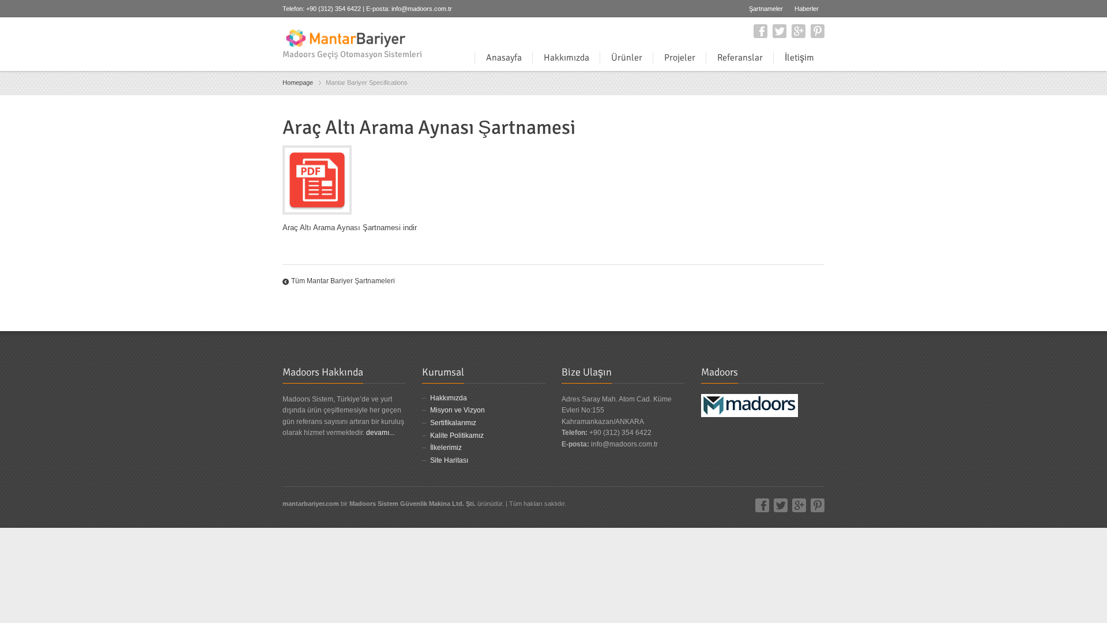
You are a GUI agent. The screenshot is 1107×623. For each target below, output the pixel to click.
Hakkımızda (448, 398)
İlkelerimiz (446, 448)
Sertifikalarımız (453, 423)
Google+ (798, 31)
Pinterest (817, 31)
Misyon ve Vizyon (457, 410)
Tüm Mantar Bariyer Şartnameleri (343, 281)
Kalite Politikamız (457, 435)
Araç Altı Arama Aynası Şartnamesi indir (350, 227)
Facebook (760, 31)
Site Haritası (449, 460)
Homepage (298, 82)
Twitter (779, 31)
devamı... (380, 433)
